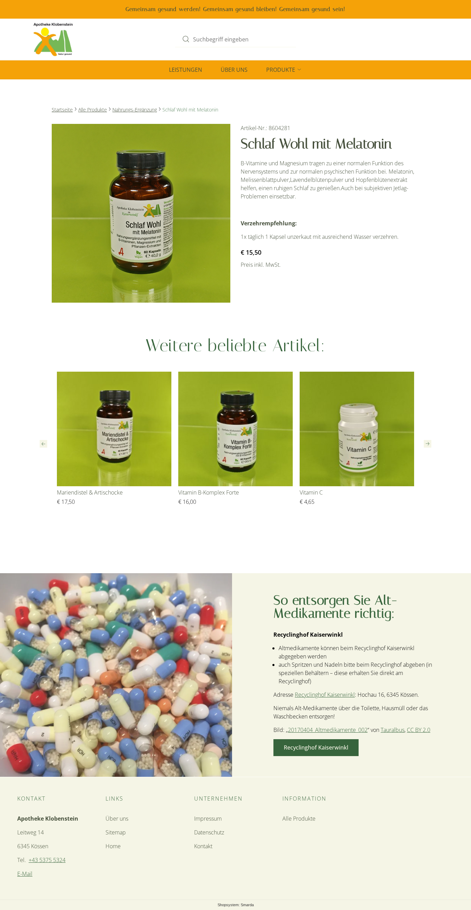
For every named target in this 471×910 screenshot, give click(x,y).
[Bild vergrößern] (141, 213)
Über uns (234, 70)
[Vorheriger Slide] (43, 444)
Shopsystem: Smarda (236, 905)
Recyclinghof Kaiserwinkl (325, 694)
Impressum (208, 818)
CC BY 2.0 (418, 730)
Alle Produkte (92, 109)
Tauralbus (392, 730)
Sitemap (116, 832)
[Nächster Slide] (427, 444)
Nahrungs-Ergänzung (134, 109)
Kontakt (203, 846)
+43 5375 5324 (47, 860)
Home (113, 846)
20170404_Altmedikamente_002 (328, 730)
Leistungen (185, 70)
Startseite (62, 109)
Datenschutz (209, 832)
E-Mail (24, 874)
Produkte (281, 70)
